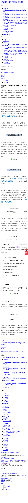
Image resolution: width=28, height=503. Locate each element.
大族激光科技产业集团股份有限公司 (10, 452)
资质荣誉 (20, 10)
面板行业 (16, 14)
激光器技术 (6, 434)
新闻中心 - (6, 72)
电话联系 (8, 489)
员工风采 (10, 28)
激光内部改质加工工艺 (16, 20)
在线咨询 (8, 486)
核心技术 (5, 19)
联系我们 (5, 31)
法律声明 (11, 460)
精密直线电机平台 (11, 25)
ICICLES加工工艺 (12, 22)
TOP (2, 483)
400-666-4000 (6, 34)
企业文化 (10, 10)
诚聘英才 (10, 31)
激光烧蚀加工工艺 (8, 428)
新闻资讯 (5, 26)
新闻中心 (3, 75)
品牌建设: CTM (4, 460)
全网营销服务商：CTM (6, 481)
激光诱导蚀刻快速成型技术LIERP (11, 431)
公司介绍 (5, 10)
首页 (4, 39)
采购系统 (5, 33)
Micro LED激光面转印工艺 (18, 23)
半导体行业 (6, 14)
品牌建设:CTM (8, 462)
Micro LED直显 (23, 14)
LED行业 (11, 14)
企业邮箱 (23, 460)
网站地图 (3, 480)
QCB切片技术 (6, 20)
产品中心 (5, 13)
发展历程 (15, 10)
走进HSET (6, 8)
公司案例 (5, 403)
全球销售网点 (16, 460)
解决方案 (5, 16)
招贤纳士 (5, 29)
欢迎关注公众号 (6, 463)
